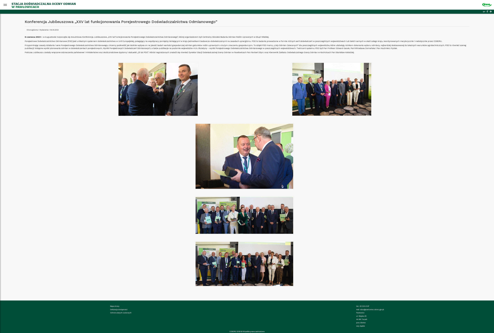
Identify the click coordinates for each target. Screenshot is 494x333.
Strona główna (32, 30)
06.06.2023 (54, 30)
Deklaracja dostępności (118, 310)
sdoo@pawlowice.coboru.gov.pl (372, 310)
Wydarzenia (43, 30)
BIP (484, 12)
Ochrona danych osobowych (120, 313)
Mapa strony (114, 306)
